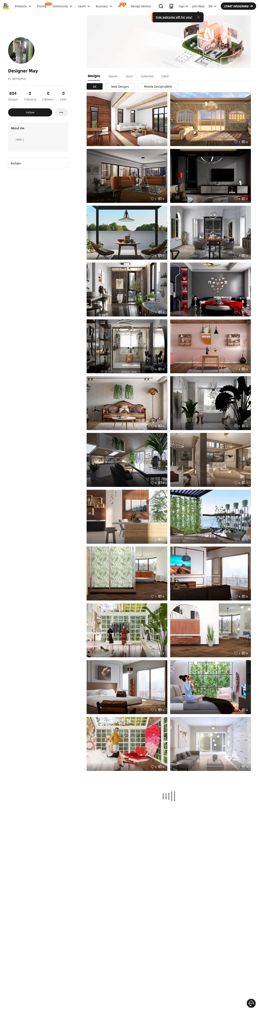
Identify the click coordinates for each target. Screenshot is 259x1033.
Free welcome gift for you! (174, 17)
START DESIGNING (236, 6)
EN (210, 6)
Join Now (198, 6)
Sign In (183, 6)
